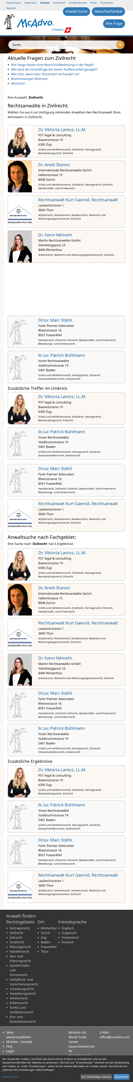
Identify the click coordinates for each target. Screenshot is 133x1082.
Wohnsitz (18, 83)
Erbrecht (16, 937)
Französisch (70, 937)
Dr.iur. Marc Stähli (55, 320)
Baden (45, 942)
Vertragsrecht (20, 928)
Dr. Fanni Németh (55, 235)
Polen (93, 2)
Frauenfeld (48, 947)
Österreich (30, 2)
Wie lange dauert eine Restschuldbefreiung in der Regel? (52, 65)
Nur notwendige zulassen (96, 1076)
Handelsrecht (19, 951)
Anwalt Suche (76, 11)
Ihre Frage (114, 23)
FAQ (9, 1046)
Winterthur (49, 928)
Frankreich (59, 2)
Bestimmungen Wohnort (29, 79)
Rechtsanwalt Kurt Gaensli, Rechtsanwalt (78, 199)
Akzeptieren (121, 1076)
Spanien (11, 8)
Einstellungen (10, 1076)
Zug (43, 937)
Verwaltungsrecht (23, 993)
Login (10, 1051)
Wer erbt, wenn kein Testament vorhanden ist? (45, 74)
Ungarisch (69, 933)
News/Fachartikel (108, 11)
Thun (44, 951)
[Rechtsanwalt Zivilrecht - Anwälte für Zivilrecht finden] (35, 23)
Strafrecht (17, 942)
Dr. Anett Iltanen (54, 164)
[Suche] (120, 44)
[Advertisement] (66, 290)
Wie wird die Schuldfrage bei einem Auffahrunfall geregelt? (54, 69)
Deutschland (13, 2)
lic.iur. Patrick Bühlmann (61, 355)
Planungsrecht (20, 947)
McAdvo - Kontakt (19, 1042)
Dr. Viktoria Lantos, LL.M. (62, 129)
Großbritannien (78, 2)
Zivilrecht (16, 933)
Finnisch (68, 942)
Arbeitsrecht (19, 998)
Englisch (68, 928)
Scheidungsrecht (22, 989)
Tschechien (106, 2)
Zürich (45, 933)
